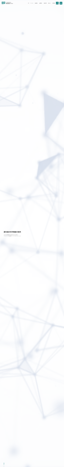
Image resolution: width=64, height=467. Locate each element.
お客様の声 (45, 3)
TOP (28, 3)
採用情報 (53, 3)
